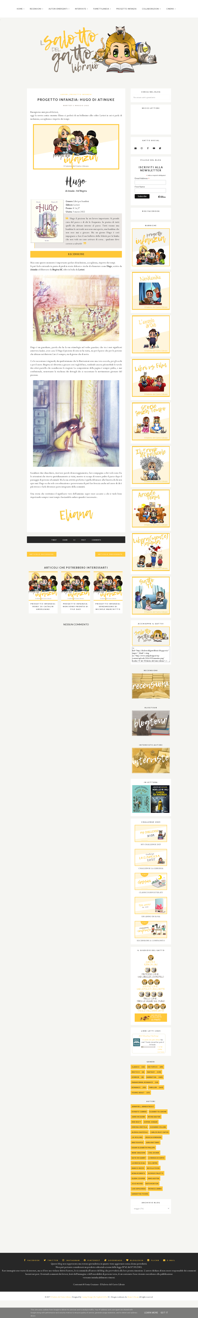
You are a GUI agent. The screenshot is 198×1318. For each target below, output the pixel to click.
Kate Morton (152, 1183)
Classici (135, 1067)
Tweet (54, 540)
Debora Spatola (139, 1127)
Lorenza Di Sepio (156, 1158)
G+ (74, 540)
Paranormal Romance (142, 1082)
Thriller (153, 1087)
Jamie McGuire (138, 1117)
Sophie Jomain (150, 1122)
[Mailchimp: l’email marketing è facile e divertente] (162, 199)
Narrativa (151, 1077)
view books (160, 1052)
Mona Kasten (154, 1117)
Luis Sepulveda (139, 1189)
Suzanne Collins (158, 1127)
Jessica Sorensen (153, 1137)
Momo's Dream (133, 1297)
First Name (140, 187)
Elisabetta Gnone (158, 1111)
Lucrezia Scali (138, 1163)
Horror (135, 1077)
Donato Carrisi (139, 1111)
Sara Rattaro (152, 1142)
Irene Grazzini (138, 1153)
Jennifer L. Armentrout (143, 1106)
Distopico (153, 1067)
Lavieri (64, 94)
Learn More (151, 1312)
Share (65, 540)
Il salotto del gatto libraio (151, 1040)
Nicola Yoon (153, 1168)
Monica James (154, 1189)
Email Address (142, 178)
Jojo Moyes (137, 1183)
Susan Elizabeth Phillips (143, 1147)
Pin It (83, 540)
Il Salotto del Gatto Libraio (61, 1297)
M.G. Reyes (152, 1163)
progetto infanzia (81, 94)
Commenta (96, 540)
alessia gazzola (140, 1132)
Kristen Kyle (137, 1142)
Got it (164, 1312)
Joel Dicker (153, 1153)
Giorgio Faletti (155, 1173)
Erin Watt (136, 1122)
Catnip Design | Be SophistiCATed (95, 1297)
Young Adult (138, 1092)
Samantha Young (140, 1194)
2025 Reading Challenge (149, 1036)
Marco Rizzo (138, 1168)
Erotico (136, 1072)
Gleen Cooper (138, 1178)
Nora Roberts (138, 1173)
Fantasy (151, 1072)
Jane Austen (153, 1178)
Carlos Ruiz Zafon (160, 1132)
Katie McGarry (139, 1158)
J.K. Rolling (137, 1137)
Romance (136, 1087)
